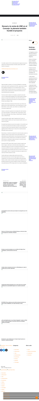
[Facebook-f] (1, 350)
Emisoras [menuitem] (3, 391)
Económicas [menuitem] (4, 380)
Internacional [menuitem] (4, 374)
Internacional (17, 351)
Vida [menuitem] (2, 376)
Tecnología (17, 362)
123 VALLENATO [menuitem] (6, 393)
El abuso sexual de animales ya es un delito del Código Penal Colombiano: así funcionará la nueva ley (33, 70)
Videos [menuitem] (3, 382)
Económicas (17, 356)
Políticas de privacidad (32, 351)
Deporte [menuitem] (3, 385)
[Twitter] (4, 350)
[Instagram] (6, 350)
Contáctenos (30, 353)
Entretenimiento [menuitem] (4, 378)
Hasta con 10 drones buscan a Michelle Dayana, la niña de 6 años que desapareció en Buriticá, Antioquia (33, 62)
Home (29, 349)
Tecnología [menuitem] (4, 387)
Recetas (16, 358)
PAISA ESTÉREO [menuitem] (6, 396)
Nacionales (17, 349)
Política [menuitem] (3, 389)
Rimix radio (3, 366)
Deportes (16, 360)
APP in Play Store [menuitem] (6, 398)
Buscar (30, 40)
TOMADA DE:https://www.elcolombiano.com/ (10, 68)
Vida (15, 353)
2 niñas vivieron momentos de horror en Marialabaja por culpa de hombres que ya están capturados (33, 79)
